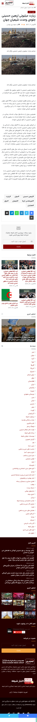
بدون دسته (31, 446)
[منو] (3, 4)
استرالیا (32, 520)
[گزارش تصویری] (30, 605)
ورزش (32, 497)
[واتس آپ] (17, 213)
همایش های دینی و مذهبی (26, 510)
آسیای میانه (31, 494)
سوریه (32, 391)
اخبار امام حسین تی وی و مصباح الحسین (22, 475)
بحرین (32, 404)
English (20, 692)
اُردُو (11, 692)
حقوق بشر (31, 533)
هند (33, 443)
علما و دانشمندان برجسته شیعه (25, 501)
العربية (25, 692)
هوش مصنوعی (30, 459)
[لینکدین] (22, 213)
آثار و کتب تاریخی (29, 523)
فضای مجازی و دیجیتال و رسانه (25, 481)
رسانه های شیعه (29, 433)
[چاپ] (31, 218)
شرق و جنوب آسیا (29, 452)
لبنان (32, 401)
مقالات (32, 485)
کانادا (32, 507)
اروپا (33, 362)
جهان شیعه (31, 527)
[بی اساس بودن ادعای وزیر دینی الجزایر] (10, 295)
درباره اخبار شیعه (30, 686)
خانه (33, 8)
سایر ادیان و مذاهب (28, 455)
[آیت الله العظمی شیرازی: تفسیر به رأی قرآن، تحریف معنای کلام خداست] (27, 293)
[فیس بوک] (31, 213)
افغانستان (31, 381)
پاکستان (31, 388)
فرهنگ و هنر (30, 426)
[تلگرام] (12, 213)
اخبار (29, 8)
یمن (33, 397)
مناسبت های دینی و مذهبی (26, 449)
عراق (5, 201)
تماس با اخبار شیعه (20, 686)
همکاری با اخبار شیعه (7, 686)
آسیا (33, 359)
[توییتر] (27, 213)
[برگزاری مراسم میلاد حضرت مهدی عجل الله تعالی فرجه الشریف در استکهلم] (18, 596)
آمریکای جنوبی (30, 514)
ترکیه (33, 462)
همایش (30, 205)
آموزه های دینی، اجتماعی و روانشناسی (23, 468)
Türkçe (15, 692)
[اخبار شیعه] (27, 3)
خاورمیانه (31, 465)
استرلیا (32, 372)
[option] (18, 330)
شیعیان (14, 201)
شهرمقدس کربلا (27, 201)
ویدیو (32, 472)
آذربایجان (31, 414)
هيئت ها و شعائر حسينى (27, 430)
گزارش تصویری (29, 439)
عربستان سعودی (29, 394)
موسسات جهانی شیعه (27, 436)
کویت (32, 410)
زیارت (8, 196)
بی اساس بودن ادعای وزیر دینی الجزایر (10, 304)
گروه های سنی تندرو (28, 530)
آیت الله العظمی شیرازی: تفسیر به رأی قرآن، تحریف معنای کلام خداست (27, 302)
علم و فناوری (30, 423)
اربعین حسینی (28, 196)
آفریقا (32, 365)
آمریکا (32, 368)
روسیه (32, 517)
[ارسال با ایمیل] (7, 213)
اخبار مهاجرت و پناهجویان (27, 478)
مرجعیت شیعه (30, 417)
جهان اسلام (24, 8)
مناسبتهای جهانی (29, 491)
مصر (33, 407)
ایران (32, 384)
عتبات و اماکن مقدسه (28, 420)
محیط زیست (30, 488)
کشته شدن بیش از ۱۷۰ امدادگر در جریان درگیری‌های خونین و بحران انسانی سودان (20, 338)
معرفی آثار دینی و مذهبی (27, 504)
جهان (16, 196)
